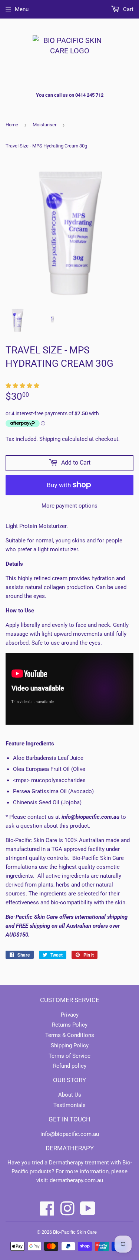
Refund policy (69, 1066)
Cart (127, 9)
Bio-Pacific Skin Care (75, 1232)
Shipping (49, 439)
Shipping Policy (70, 1045)
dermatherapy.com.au (76, 1180)
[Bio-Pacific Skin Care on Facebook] (47, 1208)
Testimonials (69, 1105)
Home (12, 124)
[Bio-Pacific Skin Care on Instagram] (67, 1208)
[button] (23, 385)
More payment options (69, 505)
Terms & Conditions (69, 1035)
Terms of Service (69, 1056)
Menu (22, 9)
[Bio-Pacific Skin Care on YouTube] (88, 1208)
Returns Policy (69, 1024)
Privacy (70, 1014)
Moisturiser (44, 124)
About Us (69, 1094)
